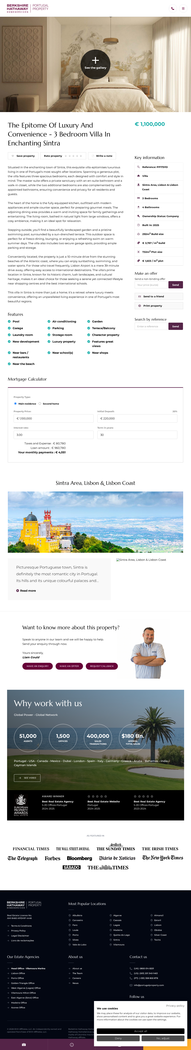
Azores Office (18, 1007)
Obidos (158, 930)
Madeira (117, 930)
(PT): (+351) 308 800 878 (146, 978)
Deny (118, 1038)
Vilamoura (118, 944)
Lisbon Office (18, 973)
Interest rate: (21, 427)
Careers (77, 978)
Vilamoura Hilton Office (23, 993)
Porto (76, 935)
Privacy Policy (18, 930)
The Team (78, 973)
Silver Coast (160, 935)
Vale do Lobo (79, 944)
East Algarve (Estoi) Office (25, 997)
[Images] (24, 1044)
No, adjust (163, 1038)
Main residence (27, 403)
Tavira (157, 939)
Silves (76, 939)
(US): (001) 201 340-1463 (146, 973)
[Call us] (173, 8)
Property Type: (22, 397)
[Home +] (28, 8)
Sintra (116, 939)
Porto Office (17, 978)
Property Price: (22, 411)
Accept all (140, 1031)
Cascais (117, 920)
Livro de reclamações (22, 940)
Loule (75, 930)
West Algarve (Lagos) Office (26, 988)
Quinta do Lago (121, 935)
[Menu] (183, 8)
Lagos (116, 925)
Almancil (158, 915)
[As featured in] (95, 857)
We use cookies (107, 1008)
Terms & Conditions (21, 926)
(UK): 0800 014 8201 (144, 968)
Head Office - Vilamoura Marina (28, 968)
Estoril (157, 920)
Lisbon (157, 925)
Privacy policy (175, 1005)
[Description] (72, 1044)
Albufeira (77, 915)
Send (175, 284)
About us (77, 968)
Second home (50, 403)
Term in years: (105, 427)
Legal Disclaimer (20, 935)
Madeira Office (19, 1002)
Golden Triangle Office (23, 983)
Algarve (117, 915)
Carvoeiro (78, 920)
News (76, 983)
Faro (75, 925)
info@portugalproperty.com (149, 985)
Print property (152, 305)
